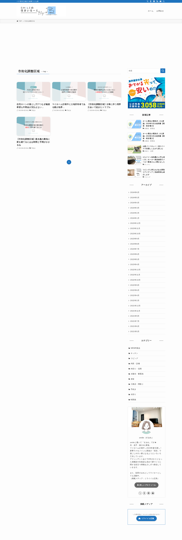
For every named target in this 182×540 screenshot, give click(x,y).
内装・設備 (135, 363)
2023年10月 (135, 234)
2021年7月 (134, 321)
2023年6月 (134, 254)
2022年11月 (135, 275)
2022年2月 (134, 300)
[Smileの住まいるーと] (41, 11)
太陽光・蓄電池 (137, 374)
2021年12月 (135, 306)
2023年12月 (135, 223)
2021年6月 (134, 326)
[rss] (157, 1)
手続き (133, 389)
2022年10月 (135, 280)
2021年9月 (134, 316)
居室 (132, 379)
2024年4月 (134, 203)
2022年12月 (135, 270)
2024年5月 (134, 198)
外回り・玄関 (136, 369)
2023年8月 (134, 244)
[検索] (163, 1)
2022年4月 (134, 295)
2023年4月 (134, 264)
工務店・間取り (137, 384)
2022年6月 (134, 290)
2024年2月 (134, 213)
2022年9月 (134, 285)
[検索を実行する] (162, 70)
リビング (134, 358)
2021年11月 (135, 311)
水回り (133, 394)
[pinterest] (154, 1)
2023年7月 (134, 249)
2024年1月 (134, 218)
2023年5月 (134, 259)
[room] (150, 1)
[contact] (160, 1)
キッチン (134, 353)
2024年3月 (134, 208)
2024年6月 (134, 192)
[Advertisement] (91, 42)
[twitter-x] (147, 1)
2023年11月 (135, 228)
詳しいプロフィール (147, 485)
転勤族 (133, 400)
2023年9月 (134, 239)
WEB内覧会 (135, 348)
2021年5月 (134, 331)
